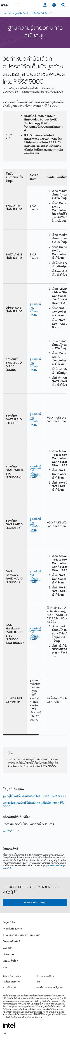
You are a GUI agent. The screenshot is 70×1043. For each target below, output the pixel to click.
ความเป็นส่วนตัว (10, 987)
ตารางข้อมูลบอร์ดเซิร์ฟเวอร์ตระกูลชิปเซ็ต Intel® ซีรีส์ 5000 (34, 804)
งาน (5, 967)
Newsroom (9, 954)
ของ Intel (38, 1012)
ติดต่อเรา (7, 948)
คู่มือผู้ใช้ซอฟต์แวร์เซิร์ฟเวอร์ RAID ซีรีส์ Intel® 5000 (34, 796)
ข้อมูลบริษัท (9, 922)
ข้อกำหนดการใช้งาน (45, 976)
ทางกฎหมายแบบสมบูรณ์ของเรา (21, 1007)
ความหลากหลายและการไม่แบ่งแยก (21, 935)
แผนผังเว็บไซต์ (10, 961)
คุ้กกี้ (38, 982)
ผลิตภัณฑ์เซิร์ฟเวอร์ (42, 13)
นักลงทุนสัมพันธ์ (11, 942)
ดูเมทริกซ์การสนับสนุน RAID (35, 310)
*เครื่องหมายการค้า (11, 982)
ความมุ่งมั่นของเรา (12, 929)
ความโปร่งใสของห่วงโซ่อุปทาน (49, 987)
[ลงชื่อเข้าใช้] (44, 5)
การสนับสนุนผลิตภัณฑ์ (16, 13)
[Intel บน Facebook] (5, 1033)
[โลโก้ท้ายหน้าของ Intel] (10, 1025)
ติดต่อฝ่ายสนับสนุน (35, 902)
